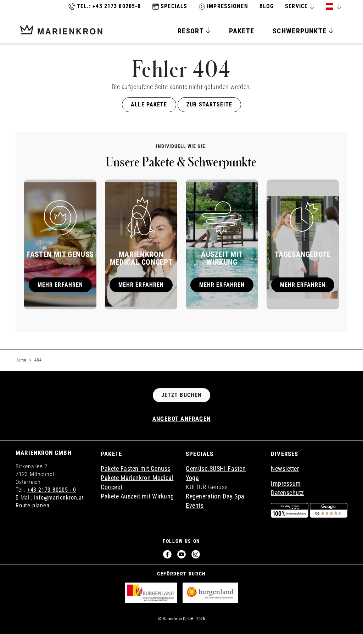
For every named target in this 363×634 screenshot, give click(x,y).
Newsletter (285, 468)
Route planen (33, 505)
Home (21, 360)
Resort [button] (192, 31)
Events (194, 505)
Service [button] (296, 6)
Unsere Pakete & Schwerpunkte (181, 161)
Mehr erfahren (60, 284)
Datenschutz (287, 492)
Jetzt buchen (181, 395)
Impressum (286, 483)
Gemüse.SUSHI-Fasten (216, 468)
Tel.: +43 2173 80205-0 (109, 6)
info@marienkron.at (59, 497)
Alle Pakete (149, 104)
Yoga (192, 477)
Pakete (241, 31)
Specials (174, 6)
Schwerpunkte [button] (301, 31)
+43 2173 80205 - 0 (51, 489)
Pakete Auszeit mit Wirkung (137, 496)
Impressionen (227, 6)
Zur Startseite (209, 104)
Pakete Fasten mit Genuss (136, 468)
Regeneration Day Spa (215, 496)
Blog (266, 6)
